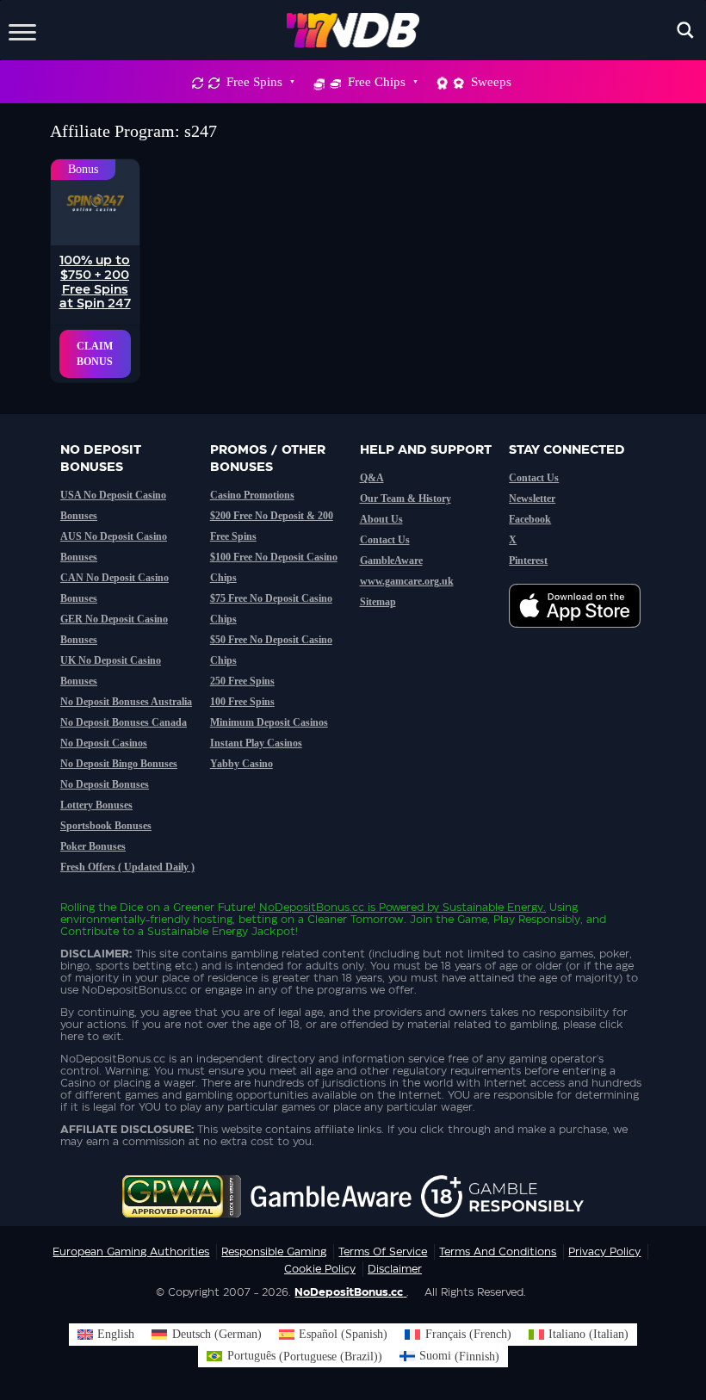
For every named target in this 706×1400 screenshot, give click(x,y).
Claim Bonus (95, 354)
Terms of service (382, 1252)
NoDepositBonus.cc (311, 907)
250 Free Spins (242, 681)
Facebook (530, 519)
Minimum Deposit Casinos (269, 722)
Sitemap (378, 602)
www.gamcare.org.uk (407, 581)
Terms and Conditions (497, 1252)
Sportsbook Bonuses (106, 826)
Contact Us (385, 540)
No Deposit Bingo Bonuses (118, 764)
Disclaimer (395, 1269)
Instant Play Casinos (256, 743)
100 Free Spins (242, 702)
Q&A (372, 478)
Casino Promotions (252, 495)
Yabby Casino (241, 764)
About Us (381, 519)
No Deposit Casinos (103, 743)
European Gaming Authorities (131, 1252)
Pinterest (528, 560)
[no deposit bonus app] (583, 636)
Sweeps (491, 82)
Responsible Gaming (273, 1252)
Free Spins (254, 82)
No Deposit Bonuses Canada (123, 722)
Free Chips (377, 82)
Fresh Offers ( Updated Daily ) (127, 867)
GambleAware (391, 560)
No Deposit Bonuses (104, 784)
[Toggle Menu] (22, 29)
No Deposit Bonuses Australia (126, 702)
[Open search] (685, 30)
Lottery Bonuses (96, 805)
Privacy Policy (604, 1252)
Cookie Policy (320, 1269)
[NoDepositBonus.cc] (353, 30)
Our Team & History (405, 498)
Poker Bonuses (93, 846)
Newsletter (532, 498)
